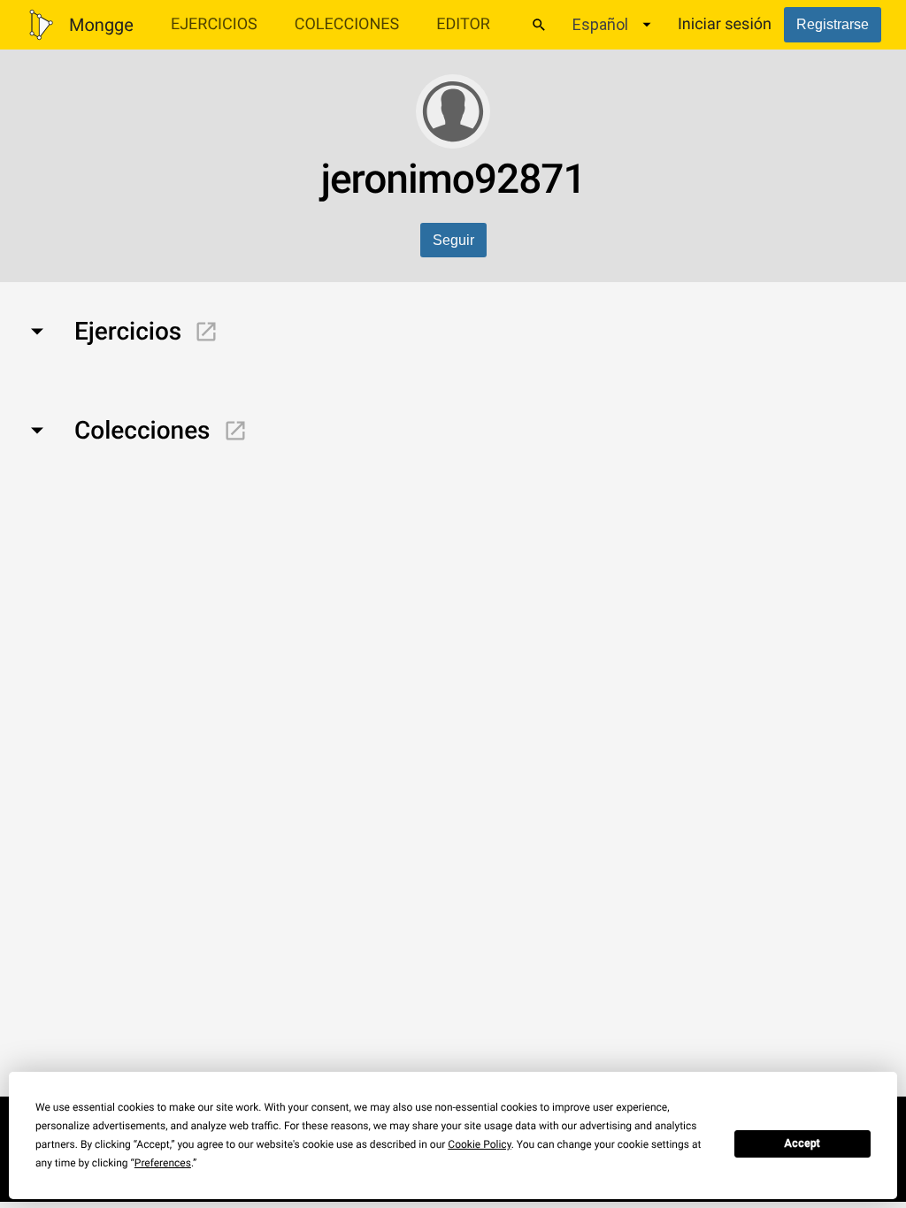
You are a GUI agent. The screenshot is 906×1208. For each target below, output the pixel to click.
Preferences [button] (162, 1163)
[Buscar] (539, 25)
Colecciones (347, 24)
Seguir (453, 240)
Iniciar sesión (725, 24)
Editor (463, 24)
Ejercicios (214, 24)
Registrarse (832, 24)
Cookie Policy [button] (479, 1144)
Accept (802, 1143)
